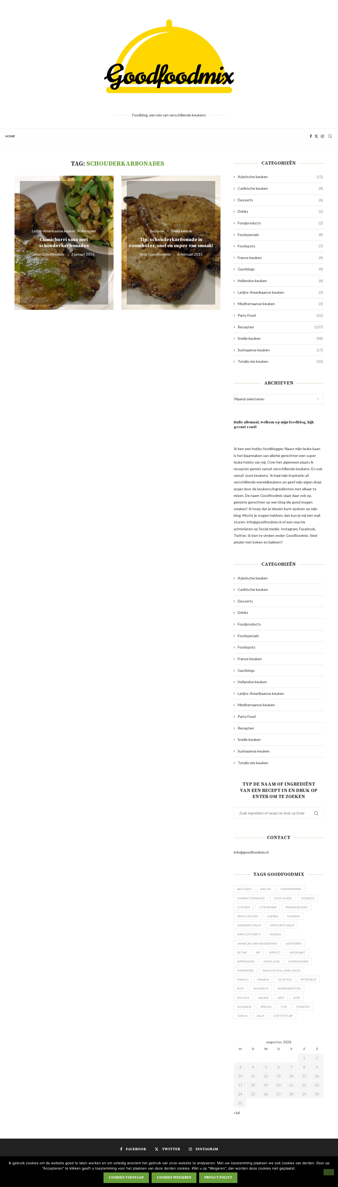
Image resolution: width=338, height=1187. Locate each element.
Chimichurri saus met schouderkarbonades (64, 243)
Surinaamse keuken (280, 350)
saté (281, 997)
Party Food (280, 315)
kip (258, 952)
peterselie (308, 979)
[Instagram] (322, 136)
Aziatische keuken (280, 176)
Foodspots (280, 246)
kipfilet (275, 952)
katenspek (294, 943)
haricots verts (249, 934)
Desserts (280, 200)
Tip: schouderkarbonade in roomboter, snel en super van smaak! (171, 243)
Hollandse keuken (280, 280)
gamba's (293, 916)
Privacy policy (218, 1177)
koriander (245, 970)
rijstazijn (261, 988)
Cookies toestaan (126, 1177)
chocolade (283, 898)
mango (242, 979)
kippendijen (246, 961)
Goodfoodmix (53, 254)
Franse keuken (280, 257)
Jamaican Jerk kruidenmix (257, 943)
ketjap (242, 952)
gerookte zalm (282, 925)
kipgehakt (298, 952)
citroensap (267, 907)
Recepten (280, 327)
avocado (244, 889)
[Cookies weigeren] (328, 1172)
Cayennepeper (290, 889)
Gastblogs (280, 269)
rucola (243, 997)
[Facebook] (311, 136)
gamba (272, 916)
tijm (283, 1006)
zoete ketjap (283, 1015)
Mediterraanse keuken (280, 303)
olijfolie (285, 979)
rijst (241, 988)
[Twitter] (316, 136)
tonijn (242, 1015)
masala (263, 979)
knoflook (272, 961)
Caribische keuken (280, 188)
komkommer (298, 961)
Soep (296, 997)
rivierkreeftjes (289, 988)
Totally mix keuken (280, 361)
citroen (243, 907)
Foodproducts (280, 223)
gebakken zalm (249, 925)
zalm (260, 1015)
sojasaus (244, 1006)
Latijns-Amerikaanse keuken (280, 292)
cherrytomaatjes (251, 898)
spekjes (265, 1006)
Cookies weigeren (174, 1177)
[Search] (330, 136)
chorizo (307, 898)
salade (263, 997)
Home (10, 136)
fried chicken (247, 916)
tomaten (303, 1006)
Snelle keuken (280, 338)
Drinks (280, 211)
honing (275, 934)
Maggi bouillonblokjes (281, 970)
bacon (265, 889)
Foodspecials (280, 234)
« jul (237, 1112)
